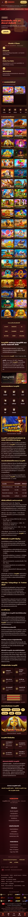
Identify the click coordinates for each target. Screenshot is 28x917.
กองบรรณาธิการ (14, 813)
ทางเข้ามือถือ (11, 883)
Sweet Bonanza (14, 847)
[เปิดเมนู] (2, 2)
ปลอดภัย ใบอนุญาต (17, 875)
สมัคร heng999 (9, 881)
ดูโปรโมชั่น (5, 32)
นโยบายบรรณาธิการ (14, 816)
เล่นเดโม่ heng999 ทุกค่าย (8, 788)
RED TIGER (6, 335)
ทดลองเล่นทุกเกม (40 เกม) (7, 888)
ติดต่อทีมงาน (14, 818)
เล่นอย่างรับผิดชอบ (14, 829)
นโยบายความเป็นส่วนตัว (13, 911)
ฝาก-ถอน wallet (4, 883)
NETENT (14, 335)
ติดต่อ (23, 885)
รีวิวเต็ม (11, 875)
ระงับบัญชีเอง (14, 831)
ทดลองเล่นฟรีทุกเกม (9, 885)
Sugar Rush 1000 (14, 852)
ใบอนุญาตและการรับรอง (14, 820)
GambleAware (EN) (14, 836)
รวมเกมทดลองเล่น (14, 845)
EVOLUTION (21, 335)
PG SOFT (6, 326)
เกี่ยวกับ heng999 (14, 811)
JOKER (6, 331)
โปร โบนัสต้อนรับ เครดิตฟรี (11, 879)
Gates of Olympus (14, 849)
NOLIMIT (21, 331)
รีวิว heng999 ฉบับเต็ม (14, 790)
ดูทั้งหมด (24, 117)
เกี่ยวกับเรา (24, 875)
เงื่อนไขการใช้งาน (21, 911)
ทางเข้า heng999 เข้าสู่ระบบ (18, 881)
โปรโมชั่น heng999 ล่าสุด (20, 788)
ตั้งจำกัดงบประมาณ (14, 834)
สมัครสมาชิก (23, 2)
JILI (21, 326)
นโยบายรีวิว (10, 877)
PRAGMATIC (14, 326)
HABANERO (14, 331)
